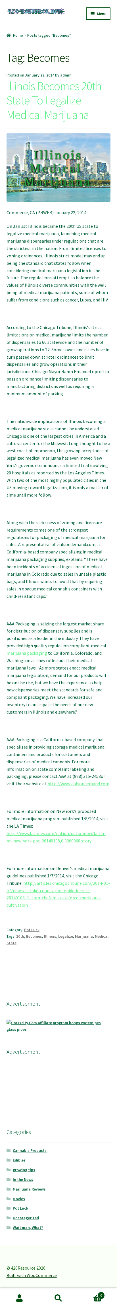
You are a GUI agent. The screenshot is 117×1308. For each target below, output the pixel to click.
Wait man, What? (28, 1227)
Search (58, 1298)
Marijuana (84, 936)
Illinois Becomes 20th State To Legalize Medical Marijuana (54, 100)
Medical (101, 936)
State (11, 942)
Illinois (50, 936)
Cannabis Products (30, 1150)
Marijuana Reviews (29, 1189)
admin (66, 75)
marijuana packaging (27, 653)
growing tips (24, 1169)
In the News (23, 1179)
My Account (19, 1298)
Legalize (65, 936)
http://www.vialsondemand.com (78, 783)
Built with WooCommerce (32, 1275)
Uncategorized (26, 1217)
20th (20, 936)
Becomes (34, 936)
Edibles (19, 1160)
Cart (90, 1293)
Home (18, 35)
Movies (19, 1198)
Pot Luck (31, 929)
